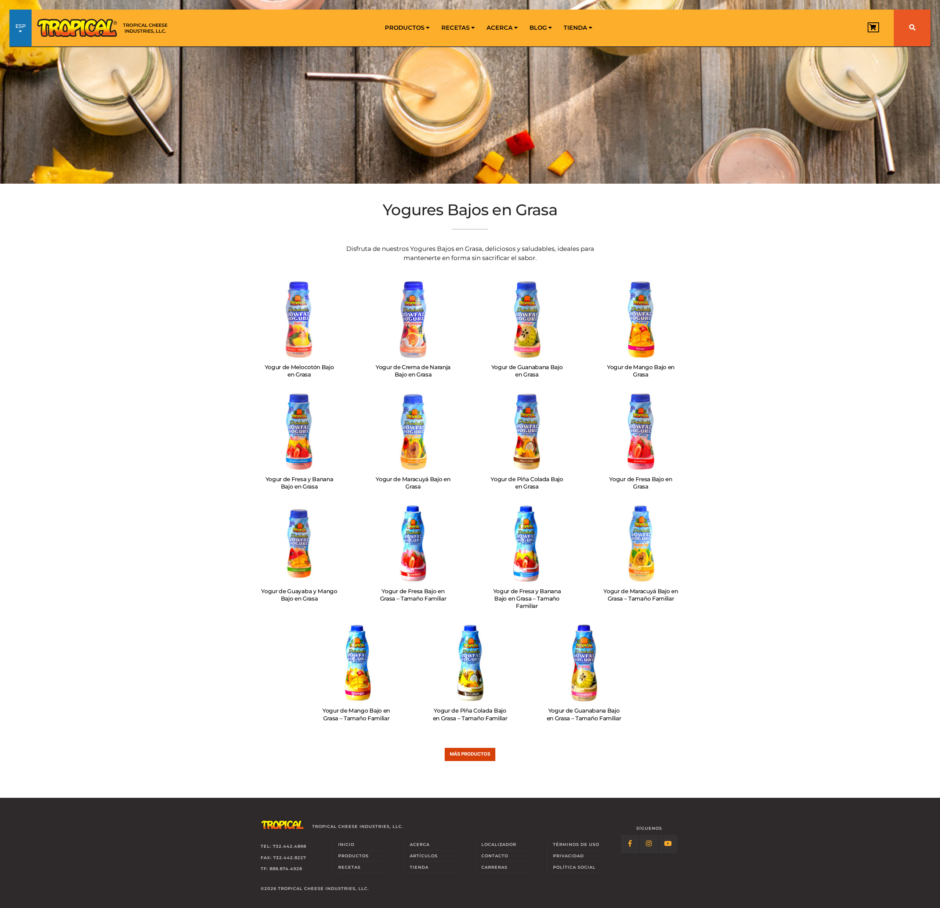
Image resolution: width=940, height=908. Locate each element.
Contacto (494, 855)
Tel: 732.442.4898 (283, 846)
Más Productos (470, 754)
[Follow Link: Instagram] (649, 844)
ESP (20, 26)
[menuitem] (407, 28)
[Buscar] (912, 28)
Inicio (346, 844)
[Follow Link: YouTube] (668, 844)
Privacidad (568, 855)
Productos (405, 27)
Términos (576, 844)
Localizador (498, 844)
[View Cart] (873, 27)
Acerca (500, 27)
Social (574, 867)
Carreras (494, 867)
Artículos (424, 855)
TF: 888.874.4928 (281, 868)
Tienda (576, 27)
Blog (538, 27)
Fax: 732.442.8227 (283, 857)
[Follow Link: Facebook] (630, 844)
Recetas (456, 27)
